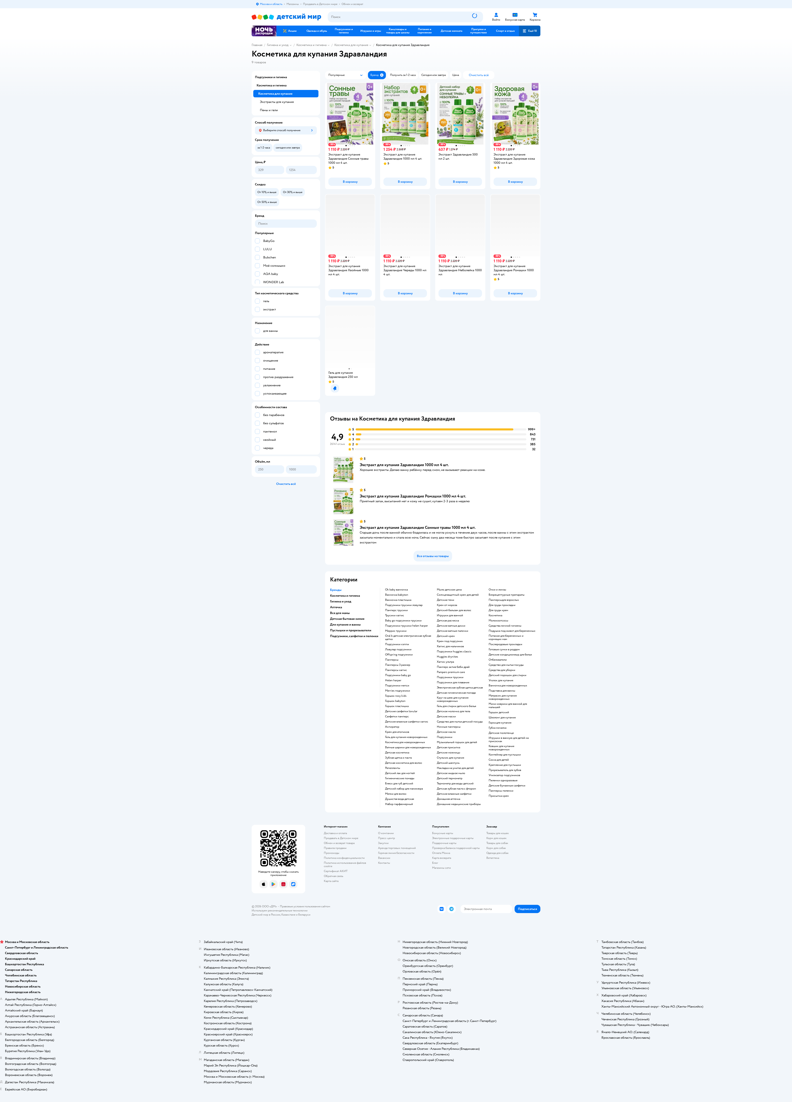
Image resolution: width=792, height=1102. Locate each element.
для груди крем (498, 610)
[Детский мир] (286, 17)
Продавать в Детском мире (341, 838)
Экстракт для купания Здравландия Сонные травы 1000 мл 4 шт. (418, 527)
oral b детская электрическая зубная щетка (408, 637)
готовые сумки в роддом (504, 649)
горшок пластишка (397, 706)
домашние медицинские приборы (459, 804)
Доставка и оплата (335, 833)
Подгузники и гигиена (271, 77)
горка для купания (500, 722)
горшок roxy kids (396, 696)
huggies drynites (447, 656)
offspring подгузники (399, 654)
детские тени (445, 600)
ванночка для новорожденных (508, 685)
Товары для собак (497, 843)
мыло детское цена (449, 589)
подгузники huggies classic (454, 651)
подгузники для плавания (453, 682)
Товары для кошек (497, 833)
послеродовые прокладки (505, 644)
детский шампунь (448, 763)
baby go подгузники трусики (403, 620)
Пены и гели (269, 110)
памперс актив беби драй (453, 667)
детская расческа (448, 620)
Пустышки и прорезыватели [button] (350, 630)
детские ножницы (448, 752)
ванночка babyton (396, 594)
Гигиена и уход (278, 45)
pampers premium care (451, 672)
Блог (435, 863)
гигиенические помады (399, 778)
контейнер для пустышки (505, 754)
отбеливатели (498, 659)
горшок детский (499, 712)
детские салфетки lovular (401, 711)
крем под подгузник (450, 641)
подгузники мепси (397, 685)
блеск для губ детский (399, 783)
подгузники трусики (450, 677)
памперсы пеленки (501, 790)
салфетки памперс (397, 716)
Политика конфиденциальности (344, 858)
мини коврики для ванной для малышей (508, 705)
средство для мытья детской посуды (460, 721)
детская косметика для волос (403, 763)
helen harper (393, 680)
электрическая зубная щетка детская (460, 687)
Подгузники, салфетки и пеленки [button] (354, 636)
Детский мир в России (266, 914)
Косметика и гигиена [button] (345, 596)
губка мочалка (497, 728)
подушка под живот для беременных (512, 631)
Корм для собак (496, 848)
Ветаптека (492, 858)
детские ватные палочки (452, 631)
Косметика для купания (351, 45)
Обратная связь (333, 876)
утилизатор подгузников (504, 775)
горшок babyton (395, 701)
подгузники (444, 737)
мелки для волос (396, 794)
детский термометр (449, 778)
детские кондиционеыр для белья (510, 654)
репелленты (392, 768)
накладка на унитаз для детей (455, 768)
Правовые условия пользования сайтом (305, 906)
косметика (495, 615)
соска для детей (499, 759)
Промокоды (331, 853)
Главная (257, 45)
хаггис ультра (445, 662)
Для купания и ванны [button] (345, 624)
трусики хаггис (394, 615)
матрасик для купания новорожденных (503, 697)
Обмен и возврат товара (339, 843)
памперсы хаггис (396, 670)
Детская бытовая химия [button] (347, 619)
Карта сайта (331, 881)
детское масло (446, 732)
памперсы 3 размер (397, 665)
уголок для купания (501, 680)
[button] (529, 31)
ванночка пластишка (398, 600)
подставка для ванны (502, 690)
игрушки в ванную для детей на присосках (509, 739)
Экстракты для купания (277, 102)
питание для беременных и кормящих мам (506, 637)
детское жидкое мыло (451, 773)
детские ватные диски (451, 625)
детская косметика (397, 752)
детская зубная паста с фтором (456, 788)
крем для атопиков (397, 732)
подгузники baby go (398, 675)
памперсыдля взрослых (504, 600)
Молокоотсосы (498, 620)
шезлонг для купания (502, 717)
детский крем (446, 636)
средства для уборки (502, 670)
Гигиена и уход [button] (340, 601)
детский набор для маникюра (404, 788)
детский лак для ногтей (400, 773)
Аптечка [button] (336, 607)
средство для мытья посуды (506, 665)
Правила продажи (335, 848)
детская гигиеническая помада (456, 692)
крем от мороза (447, 605)
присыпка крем (499, 796)
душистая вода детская (399, 799)
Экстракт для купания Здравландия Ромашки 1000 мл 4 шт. (413, 496)
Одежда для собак (497, 853)
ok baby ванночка (396, 589)
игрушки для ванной (450, 615)
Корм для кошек (496, 838)
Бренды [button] (336, 590)
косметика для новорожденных (405, 742)
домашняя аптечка (448, 799)
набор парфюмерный (399, 804)
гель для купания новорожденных (406, 737)
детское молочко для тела (453, 711)
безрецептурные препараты (506, 594)
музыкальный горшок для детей (457, 742)
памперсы (391, 659)
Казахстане (288, 914)
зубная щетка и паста (398, 757)
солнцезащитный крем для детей (458, 594)
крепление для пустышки (505, 765)
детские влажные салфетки (454, 794)
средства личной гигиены (505, 625)
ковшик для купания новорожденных (501, 748)
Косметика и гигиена (311, 45)
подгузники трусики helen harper (406, 625)
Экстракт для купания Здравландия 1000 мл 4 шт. (404, 464)
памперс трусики (396, 610)
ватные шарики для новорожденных (408, 747)
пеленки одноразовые (503, 780)
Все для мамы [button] (340, 613)
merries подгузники (397, 690)
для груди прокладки (502, 605)
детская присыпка (448, 747)
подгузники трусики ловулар (404, 605)
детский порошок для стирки (507, 675)
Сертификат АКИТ (336, 871)
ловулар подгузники (398, 649)
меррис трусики (396, 631)
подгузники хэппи (397, 644)
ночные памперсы (449, 726)
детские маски (446, 716)
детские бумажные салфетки (507, 785)
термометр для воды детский (455, 783)
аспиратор (392, 726)
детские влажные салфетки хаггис (406, 721)
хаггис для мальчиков (450, 646)
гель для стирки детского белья (456, 706)
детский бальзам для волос (454, 610)
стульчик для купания (450, 757)
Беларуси (304, 914)
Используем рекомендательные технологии (280, 910)
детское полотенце (501, 733)
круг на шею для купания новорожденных (452, 699)
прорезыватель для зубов (505, 770)
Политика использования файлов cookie (345, 864)
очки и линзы (497, 589)
